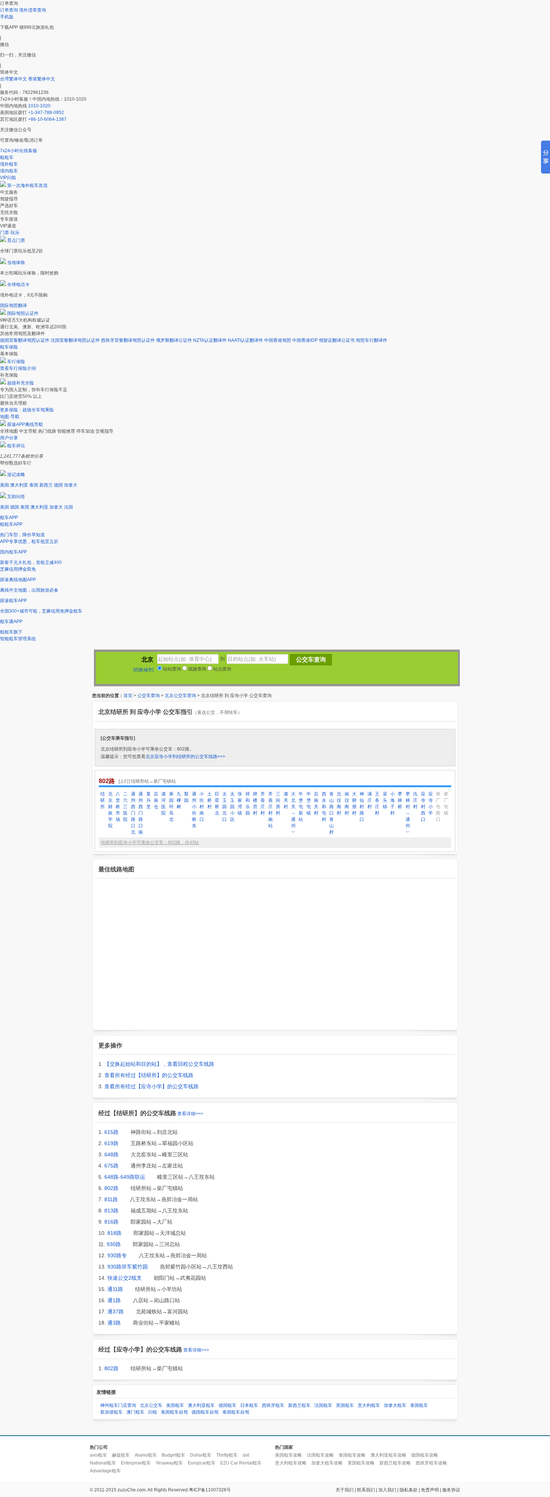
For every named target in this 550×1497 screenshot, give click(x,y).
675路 (111, 1166)
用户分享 (9, 438)
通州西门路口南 (140, 813)
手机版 (6, 16)
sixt (245, 1455)
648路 (111, 1154)
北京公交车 (151, 1405)
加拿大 (70, 485)
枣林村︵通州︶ (408, 813)
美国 (4, 485)
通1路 (114, 1300)
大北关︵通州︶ (293, 813)
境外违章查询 (32, 10)
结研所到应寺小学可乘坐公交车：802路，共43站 (150, 842)
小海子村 (392, 803)
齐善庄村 (262, 803)
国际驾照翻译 (13, 305)
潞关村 (286, 800)
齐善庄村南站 (270, 809)
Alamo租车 (146, 1455)
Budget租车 (173, 1455)
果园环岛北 (171, 806)
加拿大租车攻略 (327, 1463)
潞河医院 (163, 803)
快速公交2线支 (124, 1278)
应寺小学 (430, 803)
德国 (58, 485)
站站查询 (171, 669)
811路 (111, 1199)
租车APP (9, 517)
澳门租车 (135, 1412)
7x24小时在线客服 (18, 150)
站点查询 (221, 669)
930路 (114, 1244)
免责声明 (430, 1490)
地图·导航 (9, 416)
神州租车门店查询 (118, 1405)
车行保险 (16, 361)
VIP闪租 (8, 177)
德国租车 (227, 1405)
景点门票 (16, 240)
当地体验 (16, 262)
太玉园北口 (224, 806)
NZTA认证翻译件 (210, 340)
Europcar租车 (202, 1463)
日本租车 (249, 1405)
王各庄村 (377, 803)
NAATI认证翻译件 (245, 340)
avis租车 (98, 1455)
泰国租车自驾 (235, 1412)
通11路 (115, 1289)
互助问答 (16, 496)
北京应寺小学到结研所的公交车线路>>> (185, 756)
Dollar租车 (200, 1455)
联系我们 (366, 1490)
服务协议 (451, 1490)
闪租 (152, 1412)
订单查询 (9, 10)
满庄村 (369, 800)
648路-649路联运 (124, 1177)
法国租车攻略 (320, 1455)
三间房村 (278, 803)
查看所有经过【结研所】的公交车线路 (148, 1075)
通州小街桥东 (194, 809)
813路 (111, 1211)
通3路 (114, 1323)
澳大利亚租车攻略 (388, 1455)
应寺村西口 (423, 806)
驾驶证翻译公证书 (337, 340)
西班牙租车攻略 (431, 1463)
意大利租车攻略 (290, 1463)
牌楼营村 (255, 803)
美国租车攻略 (288, 1455)
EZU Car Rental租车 (241, 1463)
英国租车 (345, 1405)
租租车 (6, 157)
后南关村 (316, 803)
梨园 (186, 797)
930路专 (117, 1255)
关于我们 (345, 1490)
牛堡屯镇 (308, 803)
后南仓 (156, 800)
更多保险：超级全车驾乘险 (27, 409)
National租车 (103, 1463)
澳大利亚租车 (201, 1405)
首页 (127, 695)
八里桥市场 (118, 806)
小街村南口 (201, 806)
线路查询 (196, 669)
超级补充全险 (20, 383)
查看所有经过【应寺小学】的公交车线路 (151, 1086)
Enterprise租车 (136, 1463)
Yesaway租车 (169, 1463)
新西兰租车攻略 (395, 1463)
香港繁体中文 (41, 79)
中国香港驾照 (277, 340)
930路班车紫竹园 (127, 1267)
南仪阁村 (347, 803)
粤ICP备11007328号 (210, 1490)
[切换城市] (143, 669)
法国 (68, 507)
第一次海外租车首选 (27, 185)
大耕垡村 (354, 803)
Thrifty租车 (227, 1455)
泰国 (33, 485)
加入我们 (387, 1490)
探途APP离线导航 (25, 424)
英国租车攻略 (361, 1463)
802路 (111, 1188)
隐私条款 (409, 1490)
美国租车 (175, 1405)
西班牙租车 (273, 1405)
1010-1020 (39, 105)
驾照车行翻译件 (371, 340)
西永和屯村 (324, 806)
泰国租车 (419, 1405)
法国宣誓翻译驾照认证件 (75, 340)
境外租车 (9, 164)
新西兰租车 (299, 1405)
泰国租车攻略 (352, 1455)
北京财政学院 (110, 809)
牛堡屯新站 (301, 806)
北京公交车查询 (180, 695)
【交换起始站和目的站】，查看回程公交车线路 (159, 1064)
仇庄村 (415, 800)
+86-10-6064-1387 (47, 119)
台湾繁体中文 (14, 79)
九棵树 (179, 800)
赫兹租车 (121, 1455)
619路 (111, 1143)
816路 (111, 1222)
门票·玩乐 (9, 232)
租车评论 (16, 445)
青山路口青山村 (331, 813)
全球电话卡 (18, 284)
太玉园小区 (232, 806)
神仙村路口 (362, 806)
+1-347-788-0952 (46, 112)
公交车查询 (148, 695)
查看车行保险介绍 (18, 368)
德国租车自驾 (205, 1412)
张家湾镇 (240, 803)
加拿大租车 (395, 1405)
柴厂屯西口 (438, 806)
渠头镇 (385, 800)
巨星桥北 (217, 803)
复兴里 (148, 800)
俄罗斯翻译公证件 (174, 340)
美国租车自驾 (174, 1412)
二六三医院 (125, 806)
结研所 (102, 800)
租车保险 (9, 347)
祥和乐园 (247, 803)
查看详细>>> (190, 1113)
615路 (111, 1132)
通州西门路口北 (133, 813)
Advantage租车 (105, 1470)
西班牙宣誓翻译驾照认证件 (128, 340)
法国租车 (323, 1405)
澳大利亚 (19, 485)
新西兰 (46, 485)
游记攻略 (16, 474)
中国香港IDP (305, 340)
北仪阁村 (339, 803)
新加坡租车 (111, 1412)
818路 (114, 1233)
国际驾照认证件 (23, 313)
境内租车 (9, 171)
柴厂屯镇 (446, 803)
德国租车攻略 (424, 1455)
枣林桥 (400, 800)
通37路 (115, 1312)
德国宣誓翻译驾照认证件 (24, 340)
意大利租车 (369, 1405)
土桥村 (209, 800)
